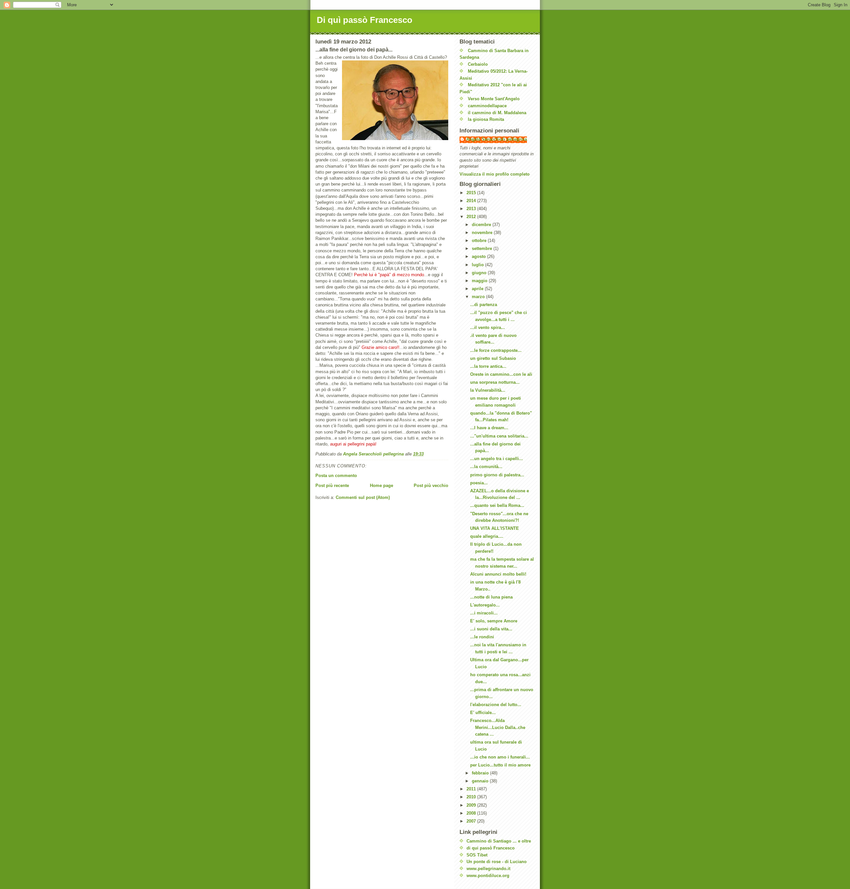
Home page (381, 485)
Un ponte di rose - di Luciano (497, 861)
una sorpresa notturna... (495, 382)
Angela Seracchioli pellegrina (496, 139)
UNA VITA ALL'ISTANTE (494, 528)
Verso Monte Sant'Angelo (494, 98)
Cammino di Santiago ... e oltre (499, 841)
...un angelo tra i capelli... (496, 458)
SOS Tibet (477, 854)
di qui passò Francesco (491, 848)
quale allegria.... (486, 536)
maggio (480, 280)
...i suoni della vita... (491, 628)
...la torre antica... (488, 366)
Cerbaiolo (478, 64)
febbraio (481, 772)
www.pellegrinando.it (488, 868)
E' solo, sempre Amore (493, 620)
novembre (483, 232)
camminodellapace (487, 105)
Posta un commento (336, 475)
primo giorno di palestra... (497, 474)
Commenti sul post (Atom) (363, 497)
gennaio (481, 780)
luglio (478, 264)
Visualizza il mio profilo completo (495, 174)
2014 (472, 200)
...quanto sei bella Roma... (497, 505)
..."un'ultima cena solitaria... (499, 436)
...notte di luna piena (491, 597)
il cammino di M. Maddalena (497, 112)
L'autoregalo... (485, 605)
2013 (472, 208)
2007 (472, 821)
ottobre (480, 240)
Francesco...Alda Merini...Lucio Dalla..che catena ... (497, 727)
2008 (472, 813)
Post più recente (332, 485)
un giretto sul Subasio (493, 358)
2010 (472, 796)
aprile (478, 288)
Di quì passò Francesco (364, 20)
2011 (472, 788)
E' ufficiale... (483, 712)
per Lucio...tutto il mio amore (500, 765)
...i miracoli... (484, 612)
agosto (479, 256)
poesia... (479, 482)
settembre (482, 248)
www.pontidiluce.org (488, 875)
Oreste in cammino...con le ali (501, 374)
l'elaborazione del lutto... (495, 704)
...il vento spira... (487, 327)
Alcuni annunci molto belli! (498, 574)
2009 (472, 805)
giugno (480, 272)
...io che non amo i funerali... (500, 757)
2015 (472, 192)
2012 (472, 216)
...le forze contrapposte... (496, 350)
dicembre (482, 224)
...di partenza (483, 304)
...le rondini (482, 636)
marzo (479, 296)
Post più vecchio (431, 485)
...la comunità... (486, 466)
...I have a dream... (489, 427)
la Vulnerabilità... (487, 390)
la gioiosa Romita (486, 119)
